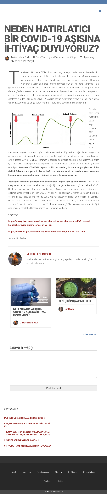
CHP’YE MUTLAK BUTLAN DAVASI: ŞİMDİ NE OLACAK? (27, 446)
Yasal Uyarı (48, 481)
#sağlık (30, 61)
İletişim (60, 481)
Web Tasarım (58, 492)
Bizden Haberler (89, 472)
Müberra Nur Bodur (21, 57)
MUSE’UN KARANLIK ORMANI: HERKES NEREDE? (25, 418)
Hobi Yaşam (72, 57)
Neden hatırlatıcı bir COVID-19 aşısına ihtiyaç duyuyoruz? (29, 311)
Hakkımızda (26, 472)
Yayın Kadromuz (43, 472)
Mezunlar (58, 472)
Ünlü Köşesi (72, 472)
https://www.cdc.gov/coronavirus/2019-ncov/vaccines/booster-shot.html (46, 231)
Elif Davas (69, 309)
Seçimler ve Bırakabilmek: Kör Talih (21, 440)
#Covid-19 (20, 61)
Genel (58, 57)
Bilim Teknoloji (43, 57)
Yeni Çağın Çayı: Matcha (74, 301)
